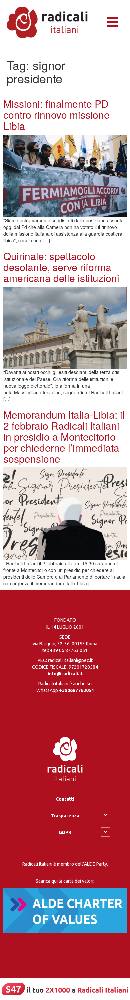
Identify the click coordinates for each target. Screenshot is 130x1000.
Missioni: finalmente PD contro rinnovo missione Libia (56, 114)
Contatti (65, 799)
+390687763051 (76, 690)
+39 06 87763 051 (69, 650)
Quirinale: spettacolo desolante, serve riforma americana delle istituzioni (61, 267)
